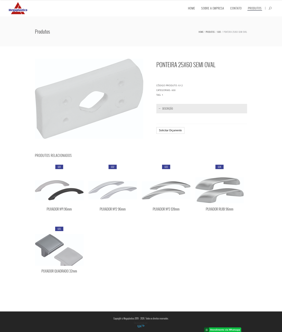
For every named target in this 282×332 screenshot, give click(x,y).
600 (219, 32)
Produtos (210, 32)
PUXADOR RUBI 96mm (219, 208)
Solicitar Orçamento (170, 130)
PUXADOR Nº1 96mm (59, 208)
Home (201, 32)
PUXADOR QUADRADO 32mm (59, 270)
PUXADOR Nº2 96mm (113, 208)
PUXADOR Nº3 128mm (166, 208)
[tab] (201, 108)
